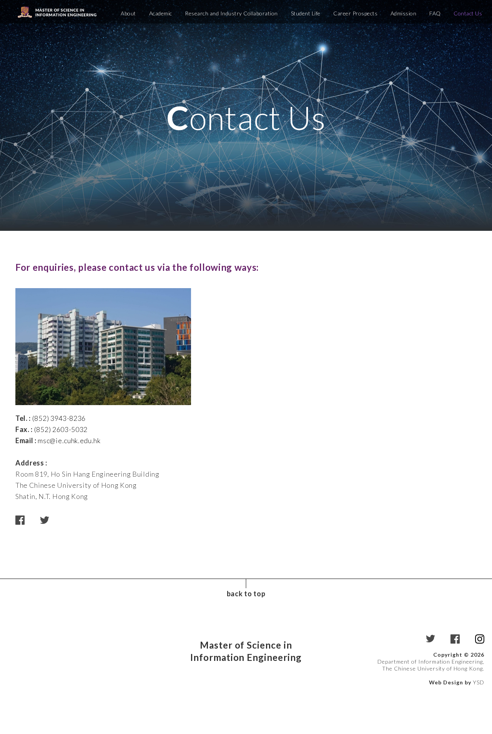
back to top (246, 593)
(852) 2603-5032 (61, 429)
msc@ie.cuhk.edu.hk (69, 440)
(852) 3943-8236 (59, 418)
